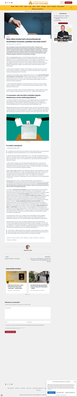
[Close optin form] (52, 188)
